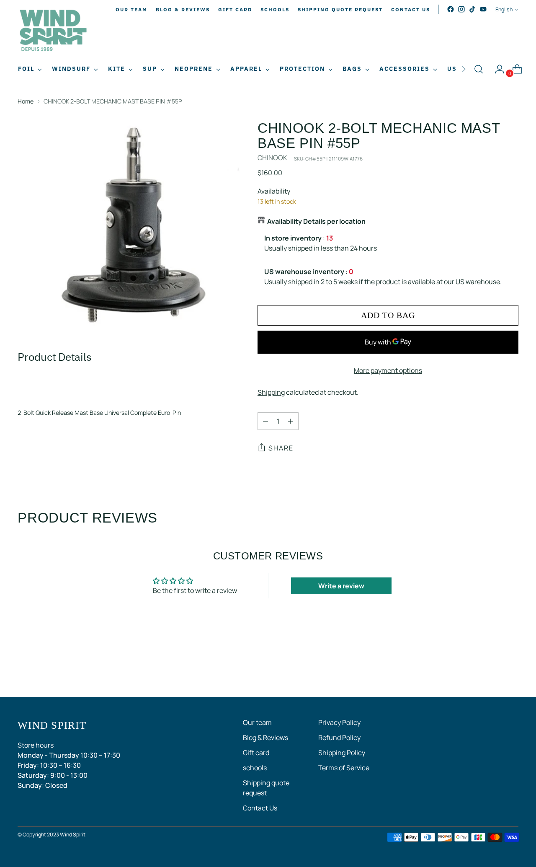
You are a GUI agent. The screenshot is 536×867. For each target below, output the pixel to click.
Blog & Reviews (265, 737)
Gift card (256, 752)
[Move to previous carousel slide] (492, 669)
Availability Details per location (316, 221)
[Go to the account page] (496, 69)
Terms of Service (343, 767)
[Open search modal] (478, 69)
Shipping (271, 392)
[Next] (463, 69)
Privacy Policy (339, 722)
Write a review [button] (341, 585)
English (504, 9)
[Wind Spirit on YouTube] (483, 9)
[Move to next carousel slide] (511, 668)
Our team (257, 722)
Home (26, 101)
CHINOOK (272, 157)
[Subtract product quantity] (265, 421)
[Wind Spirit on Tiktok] (472, 9)
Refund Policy (339, 737)
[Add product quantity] (290, 421)
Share (281, 448)
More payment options (388, 370)
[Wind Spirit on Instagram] (461, 9)
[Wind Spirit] (53, 31)
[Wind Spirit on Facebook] (450, 9)
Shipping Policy (341, 752)
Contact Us (260, 808)
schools (255, 767)
